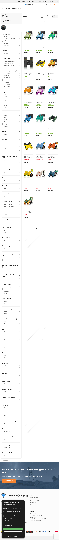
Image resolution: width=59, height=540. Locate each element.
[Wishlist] (46, 4)
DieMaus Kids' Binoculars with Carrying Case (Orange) (51, 158)
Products (7, 8)
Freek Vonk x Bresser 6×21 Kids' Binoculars (40, 185)
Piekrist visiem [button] (13, 529)
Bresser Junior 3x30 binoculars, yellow (52, 74)
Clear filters (5, 460)
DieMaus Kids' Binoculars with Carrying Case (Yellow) (27, 185)
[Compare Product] (30, 36)
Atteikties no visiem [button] (13, 533)
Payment (15, 1)
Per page (42, 16)
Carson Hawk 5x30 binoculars (52, 129)
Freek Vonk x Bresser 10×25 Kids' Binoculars (52, 185)
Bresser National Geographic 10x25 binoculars (28, 74)
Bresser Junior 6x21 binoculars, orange (28, 102)
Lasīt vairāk (9, 513)
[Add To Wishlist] (30, 31)
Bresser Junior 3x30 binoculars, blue (40, 47)
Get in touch (9, 480)
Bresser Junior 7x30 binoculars (27, 129)
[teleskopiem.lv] (15, 495)
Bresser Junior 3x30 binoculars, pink (40, 102)
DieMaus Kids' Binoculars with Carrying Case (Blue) (39, 158)
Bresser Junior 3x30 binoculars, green (27, 47)
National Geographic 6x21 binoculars (28, 157)
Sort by (48, 16)
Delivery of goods (31, 1)
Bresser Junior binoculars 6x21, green (39, 130)
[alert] (13, 519)
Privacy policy (38, 1)
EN (40, 4)
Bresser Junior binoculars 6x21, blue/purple (52, 102)
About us (44, 1)
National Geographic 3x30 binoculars (40, 74)
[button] (13, 536)
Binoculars (14, 8)
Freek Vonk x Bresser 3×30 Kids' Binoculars (28, 212)
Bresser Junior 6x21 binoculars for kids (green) (53, 47)
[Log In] (57, 4)
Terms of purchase (22, 1)
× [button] (22, 501)
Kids (21, 8)
